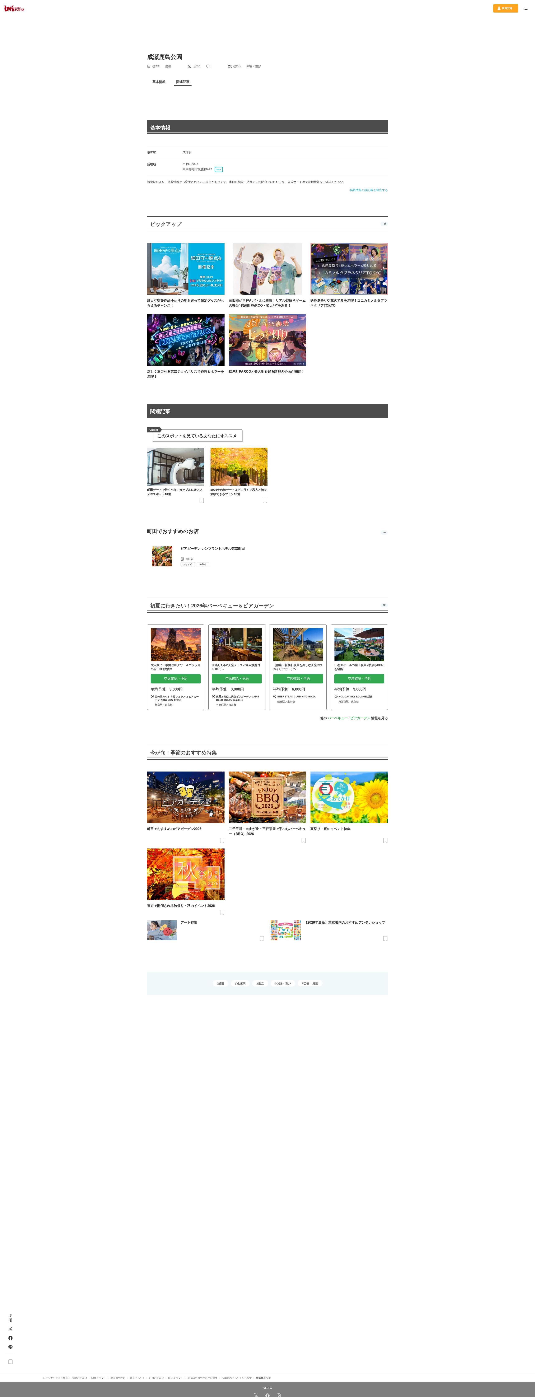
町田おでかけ (156, 1377)
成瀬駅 (241, 983)
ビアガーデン (360, 717)
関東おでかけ (79, 1377)
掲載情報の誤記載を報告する (369, 190)
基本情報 (160, 127)
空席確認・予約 (175, 678)
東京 (261, 983)
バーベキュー (338, 717)
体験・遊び (283, 983)
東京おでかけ (118, 1377)
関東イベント (98, 1377)
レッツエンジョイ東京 (55, 1377)
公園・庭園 (311, 983)
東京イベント (137, 1377)
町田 (221, 983)
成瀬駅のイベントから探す (237, 1377)
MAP (219, 169)
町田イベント (175, 1377)
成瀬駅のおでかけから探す (202, 1377)
